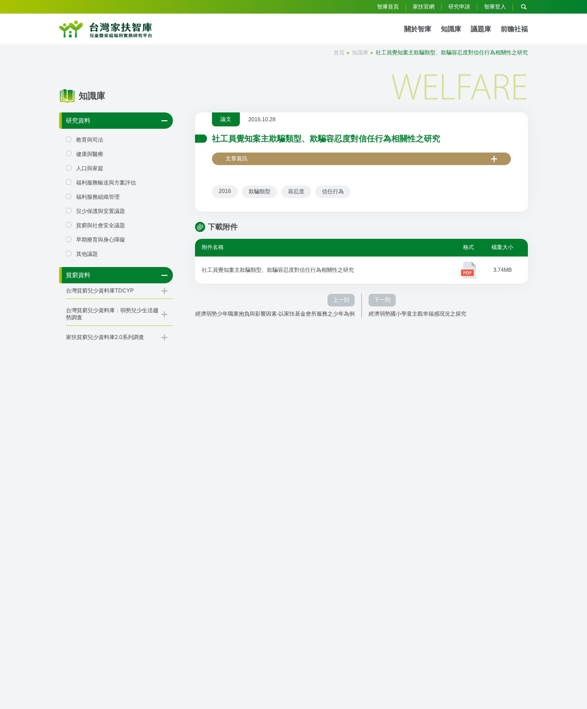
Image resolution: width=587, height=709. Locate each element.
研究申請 (459, 7)
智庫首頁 (388, 7)
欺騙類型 (259, 191)
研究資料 (78, 120)
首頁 (339, 52)
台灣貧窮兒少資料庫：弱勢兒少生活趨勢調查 (112, 313)
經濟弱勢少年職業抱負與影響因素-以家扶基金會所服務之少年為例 (275, 314)
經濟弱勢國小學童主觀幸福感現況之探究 (417, 314)
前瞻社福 (514, 29)
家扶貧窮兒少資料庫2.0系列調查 (105, 337)
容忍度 (296, 191)
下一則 (382, 300)
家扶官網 (423, 7)
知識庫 (451, 29)
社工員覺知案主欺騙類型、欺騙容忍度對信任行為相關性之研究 (278, 270)
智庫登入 (495, 7)
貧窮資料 (78, 275)
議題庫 (481, 29)
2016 (225, 191)
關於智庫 (417, 29)
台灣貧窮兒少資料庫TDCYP (100, 291)
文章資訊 (236, 158)
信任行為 (333, 191)
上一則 (341, 300)
